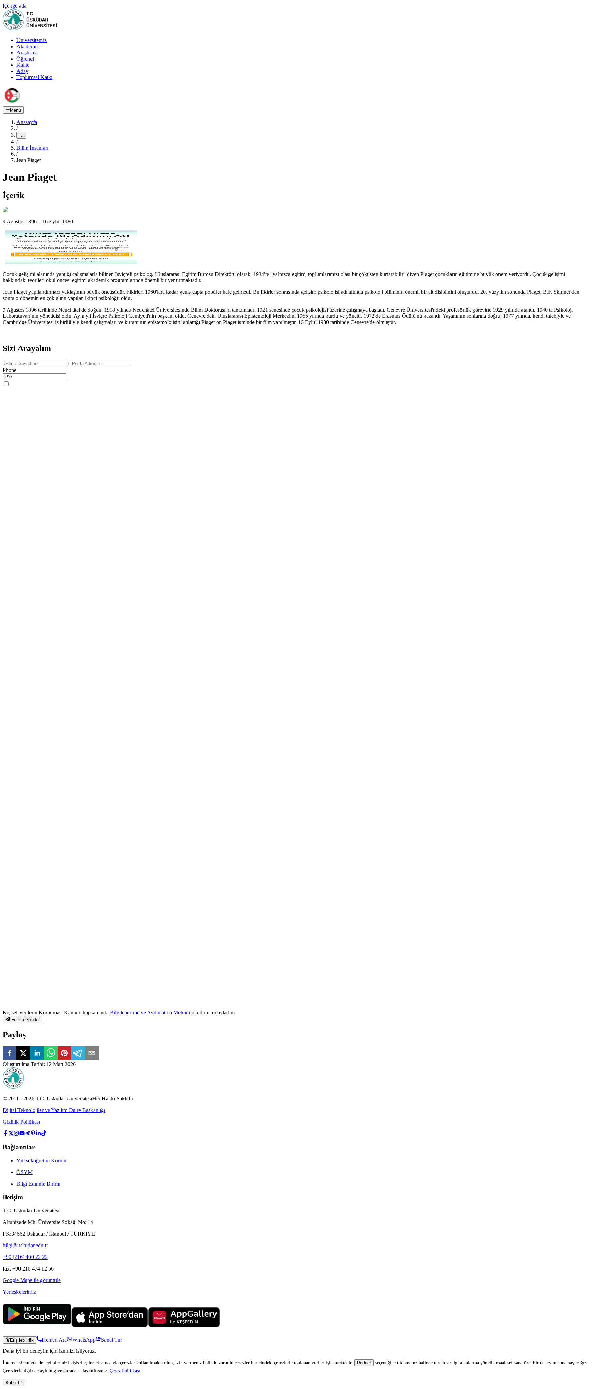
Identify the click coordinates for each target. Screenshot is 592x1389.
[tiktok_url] (44, 1134)
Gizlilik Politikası (21, 1122)
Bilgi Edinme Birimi (38, 1184)
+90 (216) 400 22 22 (25, 1257)
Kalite (22, 65)
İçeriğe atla (14, 6)
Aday (22, 71)
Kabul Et (14, 1382)
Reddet (364, 1362)
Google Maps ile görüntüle (32, 1280)
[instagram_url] (16, 1134)
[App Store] (109, 1325)
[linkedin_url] (38, 1134)
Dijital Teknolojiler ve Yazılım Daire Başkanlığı (54, 1110)
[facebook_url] (5, 1134)
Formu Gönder (25, 1019)
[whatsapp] (51, 1053)
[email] (92, 1053)
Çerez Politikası (125, 1370)
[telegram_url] (27, 1134)
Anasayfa (26, 122)
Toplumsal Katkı (34, 77)
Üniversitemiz (31, 40)
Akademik (27, 46)
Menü (15, 110)
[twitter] (23, 1053)
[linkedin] (37, 1053)
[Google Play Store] (37, 1325)
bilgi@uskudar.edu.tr (25, 1245)
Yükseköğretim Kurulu (41, 1160)
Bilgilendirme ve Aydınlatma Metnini (150, 1012)
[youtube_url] (22, 1134)
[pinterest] (64, 1053)
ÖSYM (24, 1172)
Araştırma (27, 52)
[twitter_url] (11, 1134)
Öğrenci (25, 59)
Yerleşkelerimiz (19, 1292)
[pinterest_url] (33, 1134)
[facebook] (9, 1053)
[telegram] (78, 1053)
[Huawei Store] (184, 1325)
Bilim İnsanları (32, 148)
